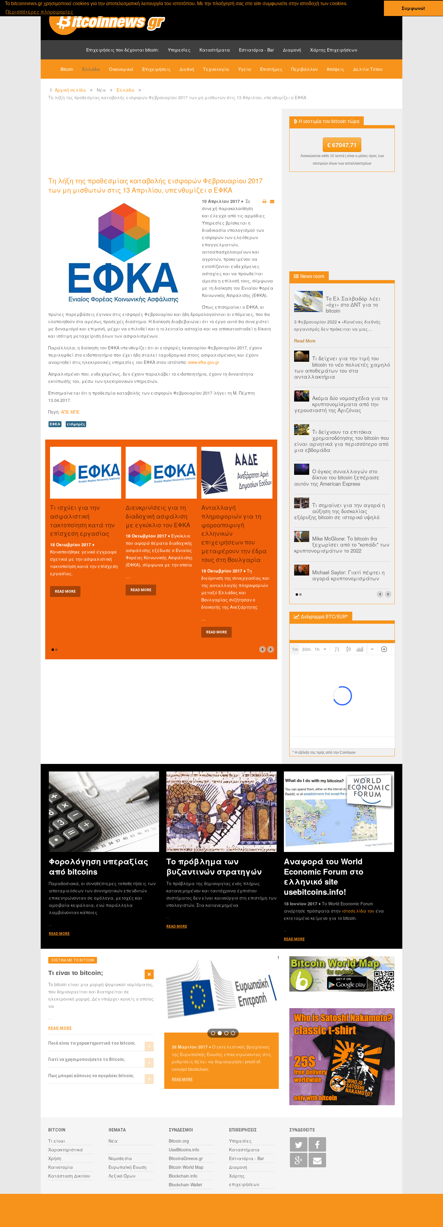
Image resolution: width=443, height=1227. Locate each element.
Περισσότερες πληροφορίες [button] (39, 11)
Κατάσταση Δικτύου (69, 1176)
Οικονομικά (121, 69)
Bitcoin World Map (186, 1167)
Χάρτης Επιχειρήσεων (333, 50)
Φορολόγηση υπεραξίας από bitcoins (98, 866)
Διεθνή (187, 69)
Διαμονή (292, 50)
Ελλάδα (91, 69)
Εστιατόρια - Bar (256, 50)
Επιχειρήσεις (156, 69)
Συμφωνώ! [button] (413, 8)
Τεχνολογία (216, 69)
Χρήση (54, 1158)
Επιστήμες (271, 69)
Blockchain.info (183, 1176)
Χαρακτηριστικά (65, 1150)
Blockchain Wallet (185, 1184)
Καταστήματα (215, 50)
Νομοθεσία (120, 1158)
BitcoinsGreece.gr (186, 1158)
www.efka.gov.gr (203, 362)
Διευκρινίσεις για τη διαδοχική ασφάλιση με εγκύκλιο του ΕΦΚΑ (158, 516)
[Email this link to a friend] (272, 201)
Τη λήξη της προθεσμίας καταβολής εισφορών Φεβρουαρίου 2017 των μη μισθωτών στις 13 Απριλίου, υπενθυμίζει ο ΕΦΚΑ (155, 184)
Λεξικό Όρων (121, 1176)
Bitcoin (67, 69)
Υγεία (244, 69)
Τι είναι (56, 1141)
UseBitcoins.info (184, 1150)
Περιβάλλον (304, 69)
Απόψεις (335, 69)
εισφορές (76, 424)
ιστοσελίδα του (358, 911)
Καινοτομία (60, 1167)
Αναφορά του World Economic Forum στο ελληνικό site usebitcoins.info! (323, 876)
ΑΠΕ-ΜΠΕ (70, 412)
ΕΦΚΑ (55, 424)
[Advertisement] (158, 142)
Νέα (113, 1141)
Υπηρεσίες (179, 50)
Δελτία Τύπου (368, 69)
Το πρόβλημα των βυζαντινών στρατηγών (214, 866)
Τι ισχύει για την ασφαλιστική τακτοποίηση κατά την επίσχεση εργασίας (82, 520)
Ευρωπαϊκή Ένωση (127, 1167)
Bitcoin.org (179, 1141)
